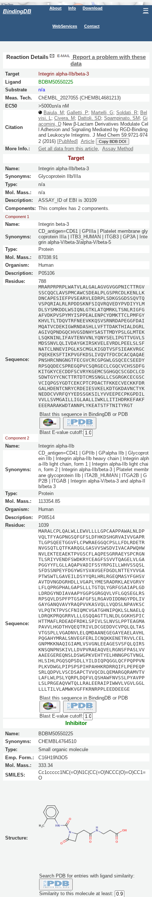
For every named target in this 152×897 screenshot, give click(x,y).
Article (87, 141)
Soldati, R (126, 112)
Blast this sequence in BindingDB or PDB (83, 414)
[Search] (56, 884)
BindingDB (17, 11)
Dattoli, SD (89, 118)
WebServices (64, 26)
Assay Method (117, 148)
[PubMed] (67, 141)
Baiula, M (54, 112)
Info (72, 8)
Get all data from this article (68, 148)
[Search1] (49, 423)
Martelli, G (102, 112)
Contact (92, 26)
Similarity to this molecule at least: (76, 894)
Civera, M (64, 118)
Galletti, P (77, 112)
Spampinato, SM (122, 118)
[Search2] (80, 423)
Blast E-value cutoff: (61, 432)
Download (93, 8)
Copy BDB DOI (112, 141)
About (55, 8)
